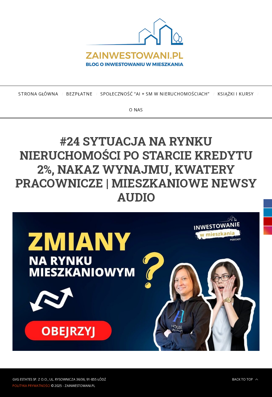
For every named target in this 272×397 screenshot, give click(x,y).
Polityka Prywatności (31, 385)
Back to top (243, 379)
